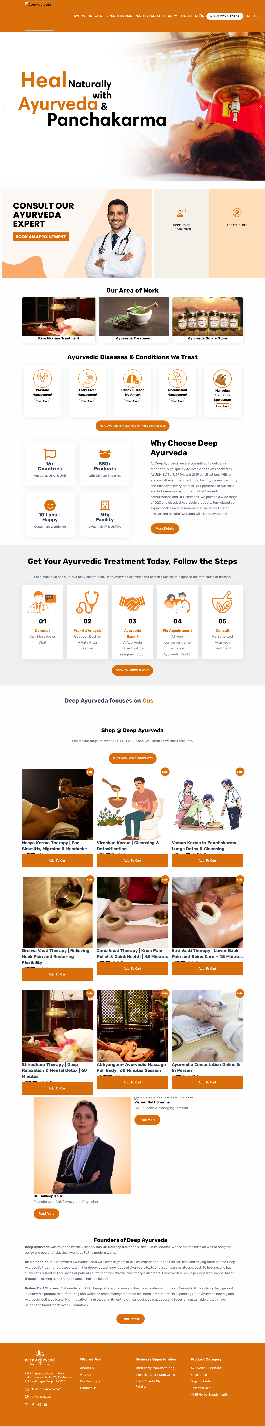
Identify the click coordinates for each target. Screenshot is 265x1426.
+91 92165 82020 (41, 1396)
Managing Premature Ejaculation (222, 395)
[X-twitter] (27, 1405)
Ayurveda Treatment (134, 338)
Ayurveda (83, 16)
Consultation (191, 16)
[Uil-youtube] (45, 1405)
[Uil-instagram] (39, 1405)
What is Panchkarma (113, 16)
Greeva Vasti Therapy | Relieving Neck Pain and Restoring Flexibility (55, 956)
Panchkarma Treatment (58, 338)
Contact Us (248, 16)
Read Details (130, 1319)
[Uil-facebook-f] (33, 1405)
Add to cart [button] (58, 860)
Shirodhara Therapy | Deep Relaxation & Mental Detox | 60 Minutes (54, 1070)
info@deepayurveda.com (45, 1389)
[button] (4, 106)
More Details (165, 528)
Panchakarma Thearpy (155, 16)
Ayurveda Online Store (207, 338)
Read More (42, 401)
